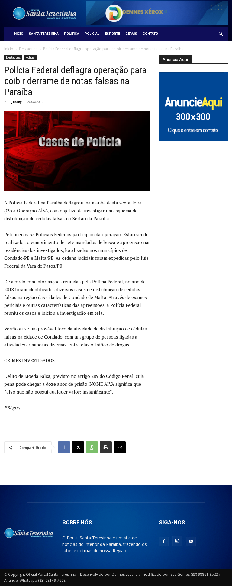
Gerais (131, 34)
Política (71, 34)
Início (18, 34)
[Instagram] (177, 541)
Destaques (28, 48)
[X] (78, 447)
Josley (16, 101)
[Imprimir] (106, 447)
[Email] (120, 447)
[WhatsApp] (92, 447)
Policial (92, 34)
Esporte (112, 34)
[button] (220, 34)
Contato (150, 34)
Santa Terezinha (44, 34)
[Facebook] (64, 447)
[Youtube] (191, 541)
